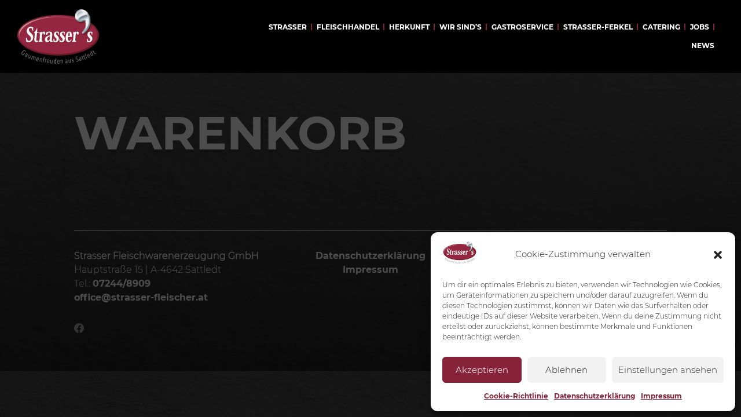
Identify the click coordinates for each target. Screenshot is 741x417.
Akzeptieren (482, 369)
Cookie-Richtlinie (516, 396)
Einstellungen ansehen (667, 369)
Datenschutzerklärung (594, 396)
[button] (718, 255)
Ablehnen (566, 369)
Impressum (661, 396)
